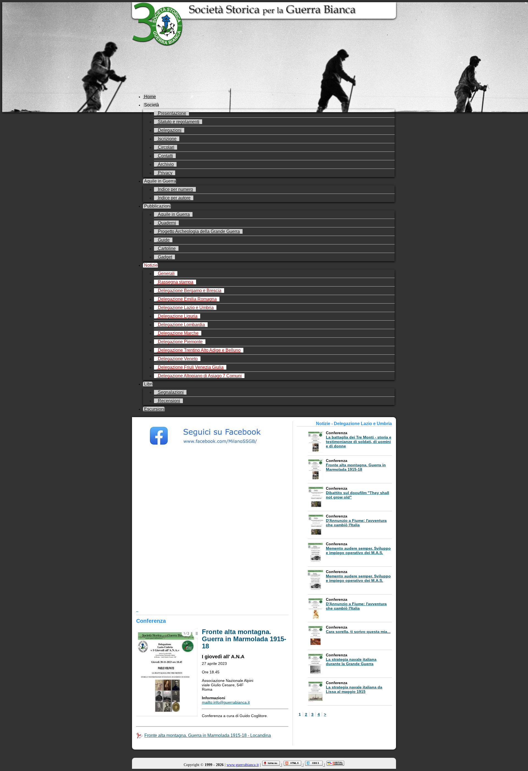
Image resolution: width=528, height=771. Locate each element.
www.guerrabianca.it (243, 765)
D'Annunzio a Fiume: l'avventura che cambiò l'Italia (356, 522)
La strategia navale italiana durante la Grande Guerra (351, 661)
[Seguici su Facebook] (212, 450)
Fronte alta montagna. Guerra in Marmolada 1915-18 (356, 467)
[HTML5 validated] (293, 765)
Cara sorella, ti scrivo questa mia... (358, 631)
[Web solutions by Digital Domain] (335, 765)
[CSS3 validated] (314, 765)
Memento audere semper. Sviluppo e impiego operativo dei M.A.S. (358, 550)
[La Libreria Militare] (212, 574)
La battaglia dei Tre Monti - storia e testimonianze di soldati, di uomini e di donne (358, 441)
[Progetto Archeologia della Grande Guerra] (212, 543)
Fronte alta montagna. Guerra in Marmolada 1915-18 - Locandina (207, 735)
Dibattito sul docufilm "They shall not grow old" (357, 495)
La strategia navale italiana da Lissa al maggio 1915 (354, 689)
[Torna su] (271, 765)
